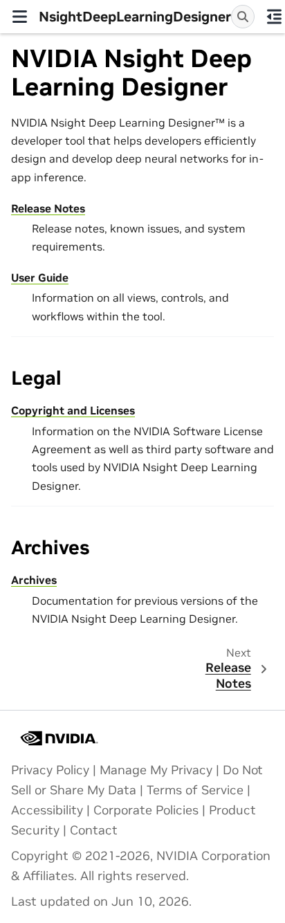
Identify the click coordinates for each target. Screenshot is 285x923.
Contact (94, 830)
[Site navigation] (19, 16)
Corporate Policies (146, 810)
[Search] (243, 16)
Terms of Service (195, 790)
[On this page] (274, 16)
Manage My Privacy (156, 770)
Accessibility (47, 810)
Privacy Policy (50, 770)
